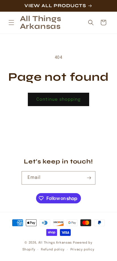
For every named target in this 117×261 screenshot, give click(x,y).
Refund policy (53, 249)
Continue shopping (58, 99)
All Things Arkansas (55, 242)
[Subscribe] (89, 178)
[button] (11, 22)
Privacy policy (82, 249)
